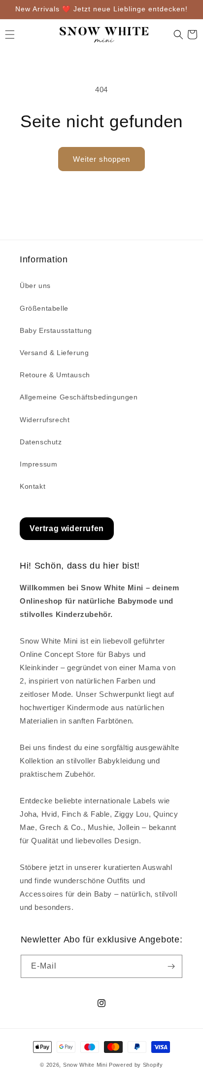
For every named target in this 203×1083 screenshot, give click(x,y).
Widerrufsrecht (44, 420)
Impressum (38, 464)
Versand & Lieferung (54, 353)
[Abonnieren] (171, 966)
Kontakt (32, 486)
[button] (178, 34)
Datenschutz (41, 442)
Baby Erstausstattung (56, 330)
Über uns (35, 285)
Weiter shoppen (101, 159)
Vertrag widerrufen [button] (67, 528)
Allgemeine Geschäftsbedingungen (79, 397)
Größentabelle (44, 308)
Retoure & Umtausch (55, 375)
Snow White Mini (85, 1065)
